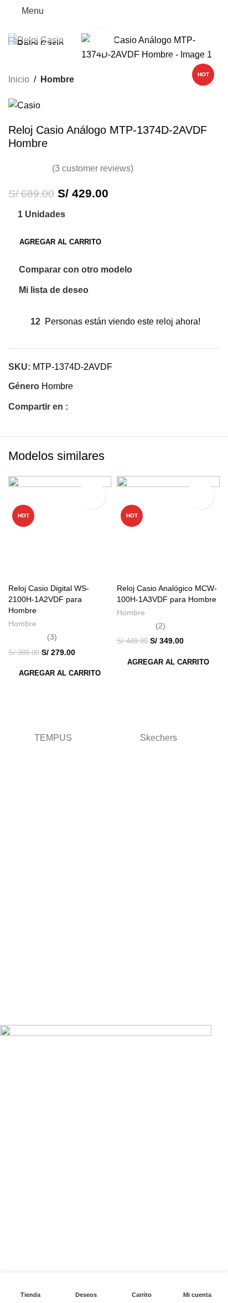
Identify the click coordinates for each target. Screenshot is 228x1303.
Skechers (158, 737)
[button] (59, 673)
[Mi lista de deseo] (92, 495)
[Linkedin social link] (112, 406)
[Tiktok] (73, 1007)
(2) (160, 626)
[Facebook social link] (74, 406)
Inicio (18, 79)
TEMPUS (53, 737)
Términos (16, 871)
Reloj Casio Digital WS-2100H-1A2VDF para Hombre (48, 599)
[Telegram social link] (125, 406)
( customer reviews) (92, 168)
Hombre (57, 79)
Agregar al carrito (60, 242)
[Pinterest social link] (100, 406)
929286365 (20, 959)
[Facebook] (14, 1007)
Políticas (14, 915)
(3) (52, 637)
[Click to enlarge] (102, 40)
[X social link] (87, 406)
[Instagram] (44, 1007)
